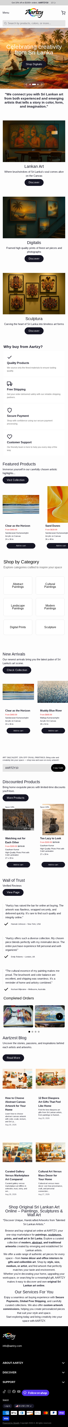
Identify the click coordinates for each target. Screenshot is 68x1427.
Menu (6, 12)
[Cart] (62, 12)
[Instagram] (9, 1393)
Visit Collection (16, 479)
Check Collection (17, 670)
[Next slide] (59, 1016)
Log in (7, 1406)
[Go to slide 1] (29, 1032)
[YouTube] (19, 1393)
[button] (21, 546)
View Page (13, 892)
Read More (13, 1057)
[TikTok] (4, 1393)
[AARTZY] (34, 13)
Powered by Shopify (11, 1423)
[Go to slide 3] (35, 1032)
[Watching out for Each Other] (18, 819)
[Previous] (26, 84)
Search (6, 1400)
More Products (16, 797)
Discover (34, 182)
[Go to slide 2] (32, 1032)
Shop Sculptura (34, 67)
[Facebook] (14, 1393)
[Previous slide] (8, 1016)
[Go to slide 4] (39, 1032)
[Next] (41, 84)
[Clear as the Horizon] (21, 504)
